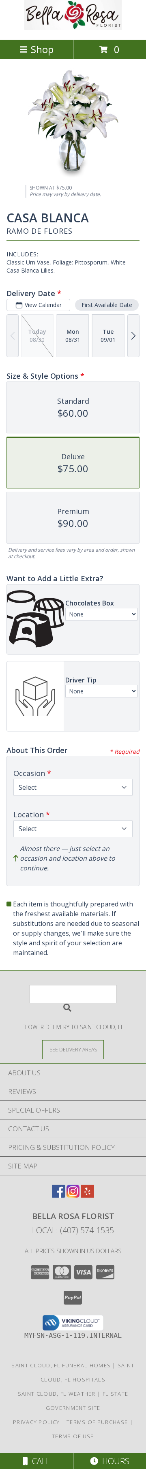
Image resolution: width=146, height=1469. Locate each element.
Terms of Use (73, 1436)
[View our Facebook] (58, 1195)
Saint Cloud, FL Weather (57, 1393)
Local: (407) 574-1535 (73, 1230)
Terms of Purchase (97, 1422)
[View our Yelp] (87, 1195)
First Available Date (107, 305)
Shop (42, 49)
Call (39, 1461)
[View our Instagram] (73, 1195)
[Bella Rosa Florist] (73, 28)
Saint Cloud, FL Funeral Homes (61, 1365)
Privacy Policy (36, 1422)
